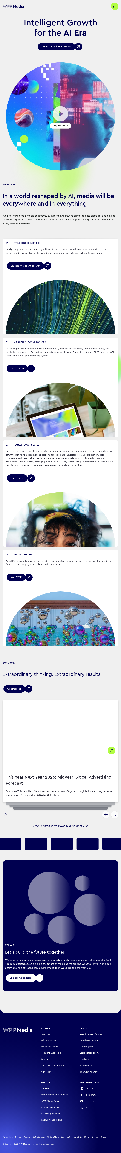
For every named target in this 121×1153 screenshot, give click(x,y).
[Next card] (114, 814)
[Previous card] (106, 814)
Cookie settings (99, 1137)
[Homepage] (18, 1029)
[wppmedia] (15, 6)
